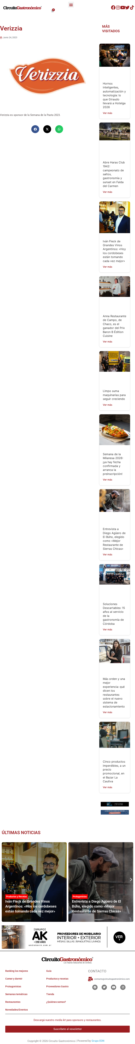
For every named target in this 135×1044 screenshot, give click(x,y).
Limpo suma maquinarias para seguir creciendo (114, 395)
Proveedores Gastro (57, 986)
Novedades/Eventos (16, 1009)
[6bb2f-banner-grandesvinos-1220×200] (115, 804)
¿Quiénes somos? (56, 1002)
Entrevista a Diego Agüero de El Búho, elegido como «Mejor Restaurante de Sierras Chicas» (96, 906)
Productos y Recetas (16, 896)
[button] (71, 5)
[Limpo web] (115, 812)
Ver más (107, 112)
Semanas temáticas (16, 994)
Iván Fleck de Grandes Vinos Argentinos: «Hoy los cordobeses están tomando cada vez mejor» (30, 906)
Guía (49, 971)
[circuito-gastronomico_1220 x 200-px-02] (67, 937)
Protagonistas (80, 896)
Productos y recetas (57, 978)
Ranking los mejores (16, 971)
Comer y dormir (13, 978)
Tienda (50, 994)
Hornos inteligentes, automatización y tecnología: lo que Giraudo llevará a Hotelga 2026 (114, 95)
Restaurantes (12, 1002)
